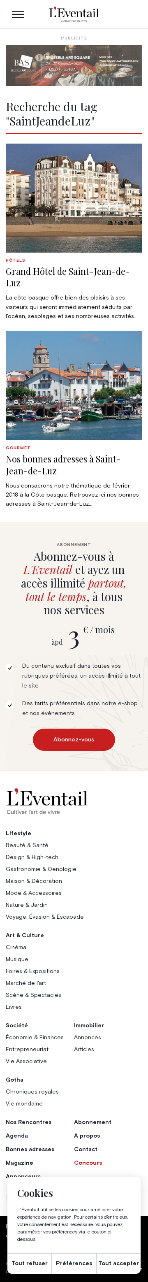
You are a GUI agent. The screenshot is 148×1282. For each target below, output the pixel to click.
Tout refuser (30, 1263)
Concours (88, 1163)
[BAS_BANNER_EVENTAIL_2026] (74, 65)
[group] (74, 232)
